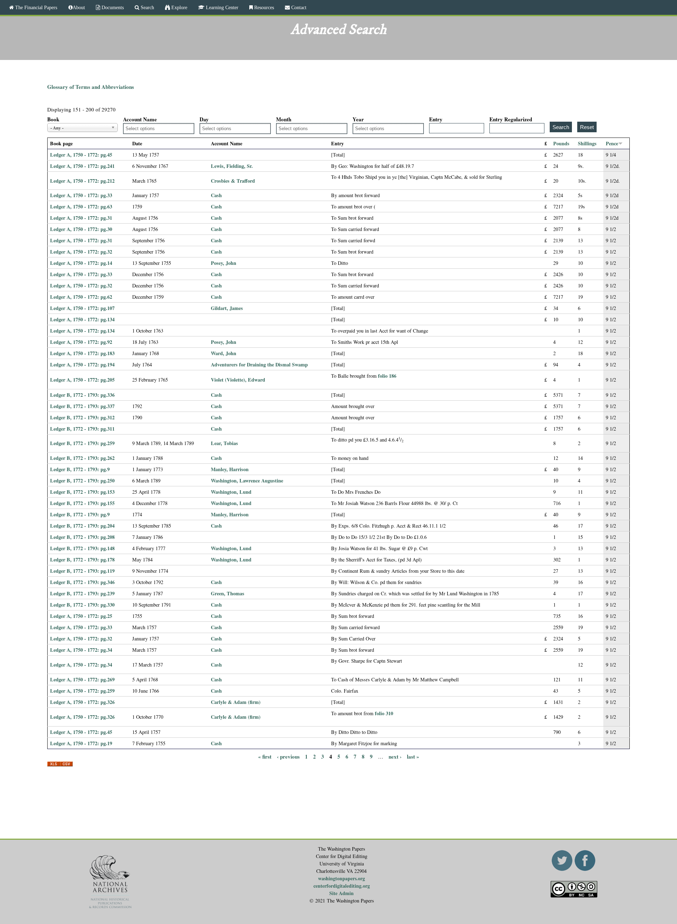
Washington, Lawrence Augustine (247, 480)
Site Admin (341, 893)
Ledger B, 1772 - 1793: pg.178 (82, 559)
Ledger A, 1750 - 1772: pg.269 (82, 679)
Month (283, 119)
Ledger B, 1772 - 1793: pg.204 (82, 525)
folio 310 (384, 713)
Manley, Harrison (230, 469)
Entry (436, 119)
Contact (298, 7)
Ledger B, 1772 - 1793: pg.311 (82, 428)
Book (53, 119)
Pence (612, 143)
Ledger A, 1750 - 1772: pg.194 (82, 364)
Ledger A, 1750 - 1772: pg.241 (82, 166)
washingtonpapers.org (341, 878)
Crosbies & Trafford (233, 180)
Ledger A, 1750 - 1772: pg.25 (81, 616)
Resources (263, 7)
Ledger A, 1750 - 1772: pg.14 (81, 263)
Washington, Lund (231, 492)
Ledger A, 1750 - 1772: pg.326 (82, 702)
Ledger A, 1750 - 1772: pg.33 (81, 195)
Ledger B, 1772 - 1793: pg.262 (82, 458)
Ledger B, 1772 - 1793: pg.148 (82, 548)
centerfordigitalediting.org (341, 885)
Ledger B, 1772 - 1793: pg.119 (82, 571)
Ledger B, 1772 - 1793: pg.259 (82, 443)
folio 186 (387, 375)
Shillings (587, 143)
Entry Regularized (510, 119)
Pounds (561, 143)
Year (358, 119)
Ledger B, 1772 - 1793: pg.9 (80, 469)
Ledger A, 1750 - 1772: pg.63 (81, 206)
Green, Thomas (227, 593)
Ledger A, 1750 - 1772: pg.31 (81, 217)
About (79, 7)
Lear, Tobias (224, 443)
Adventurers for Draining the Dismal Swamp (259, 364)
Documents (112, 7)
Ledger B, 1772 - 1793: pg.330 (82, 604)
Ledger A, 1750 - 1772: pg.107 (82, 308)
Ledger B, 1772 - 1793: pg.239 (82, 593)
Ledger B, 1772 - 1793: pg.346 (82, 582)
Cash (216, 195)
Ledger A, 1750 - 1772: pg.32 (81, 251)
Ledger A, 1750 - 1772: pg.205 (82, 379)
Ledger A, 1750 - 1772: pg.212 (82, 180)
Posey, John (223, 263)
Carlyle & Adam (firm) (236, 702)
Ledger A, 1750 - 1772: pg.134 (82, 319)
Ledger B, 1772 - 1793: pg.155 (82, 503)
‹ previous (288, 756)
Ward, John (223, 353)
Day (204, 119)
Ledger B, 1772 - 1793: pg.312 (82, 417)
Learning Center (221, 7)
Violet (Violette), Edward (238, 379)
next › (395, 756)
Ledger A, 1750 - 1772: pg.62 (81, 296)
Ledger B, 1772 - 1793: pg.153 (82, 492)
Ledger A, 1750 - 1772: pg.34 (81, 650)
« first (265, 756)
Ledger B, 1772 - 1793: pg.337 (82, 406)
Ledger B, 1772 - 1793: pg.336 (82, 395)
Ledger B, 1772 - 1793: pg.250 (82, 480)
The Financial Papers (35, 7)
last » (413, 756)
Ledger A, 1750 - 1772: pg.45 (81, 154)
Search (146, 7)
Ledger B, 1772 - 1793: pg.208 (82, 537)
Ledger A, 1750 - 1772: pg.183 (82, 353)
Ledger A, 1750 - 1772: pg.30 (81, 229)
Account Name (140, 119)
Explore (178, 7)
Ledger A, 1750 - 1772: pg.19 (81, 743)
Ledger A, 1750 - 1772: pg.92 (81, 342)
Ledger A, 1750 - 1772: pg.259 (82, 690)
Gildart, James (227, 308)
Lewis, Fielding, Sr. (232, 166)
